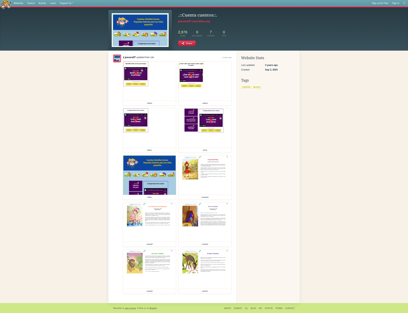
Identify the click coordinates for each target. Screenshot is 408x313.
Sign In (395, 3)
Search (31, 3)
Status (269, 308)
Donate (238, 308)
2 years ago (227, 57)
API (260, 308)
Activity (42, 3)
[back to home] (6, 4)
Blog (253, 308)
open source (130, 307)
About (227, 308)
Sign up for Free (380, 3)
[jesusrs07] (117, 58)
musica (256, 87)
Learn (53, 3)
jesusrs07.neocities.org (194, 21)
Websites (18, 3)
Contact (290, 308)
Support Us (66, 3)
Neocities (117, 307)
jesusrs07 (130, 57)
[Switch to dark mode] (404, 3)
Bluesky (153, 307)
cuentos (246, 87)
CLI (246, 308)
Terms (279, 308)
